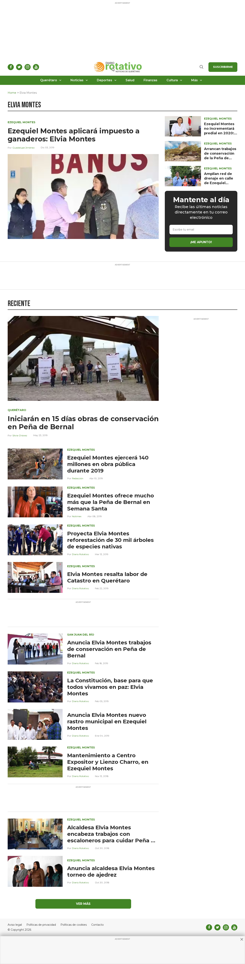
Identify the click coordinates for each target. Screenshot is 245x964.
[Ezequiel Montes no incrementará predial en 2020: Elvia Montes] (183, 126)
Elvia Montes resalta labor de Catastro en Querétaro (107, 577)
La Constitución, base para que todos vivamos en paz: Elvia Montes (110, 687)
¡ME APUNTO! (201, 242)
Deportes (104, 80)
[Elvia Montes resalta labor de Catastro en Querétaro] (35, 577)
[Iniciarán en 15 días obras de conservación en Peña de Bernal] (83, 358)
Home (12, 92)
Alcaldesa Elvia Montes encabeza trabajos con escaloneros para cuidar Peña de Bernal (112, 837)
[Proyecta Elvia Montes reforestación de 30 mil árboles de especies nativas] (35, 539)
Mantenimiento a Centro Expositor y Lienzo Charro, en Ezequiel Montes (107, 762)
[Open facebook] (11, 67)
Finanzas (150, 80)
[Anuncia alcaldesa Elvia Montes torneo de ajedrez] (35, 871)
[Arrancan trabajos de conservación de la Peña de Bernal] (183, 151)
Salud (130, 80)
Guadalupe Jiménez (23, 147)
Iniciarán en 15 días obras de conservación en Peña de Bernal (83, 422)
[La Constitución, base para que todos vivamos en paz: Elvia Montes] (35, 686)
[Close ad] (241, 939)
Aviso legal (15, 924)
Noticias (76, 80)
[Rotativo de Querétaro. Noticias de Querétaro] (118, 67)
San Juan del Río (80, 634)
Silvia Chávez (19, 435)
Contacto (97, 924)
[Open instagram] (27, 67)
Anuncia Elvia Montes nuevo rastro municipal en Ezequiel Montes (106, 721)
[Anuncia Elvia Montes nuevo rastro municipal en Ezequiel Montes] (35, 724)
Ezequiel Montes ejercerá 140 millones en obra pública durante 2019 (108, 464)
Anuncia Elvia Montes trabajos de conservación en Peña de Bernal (109, 649)
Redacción (77, 478)
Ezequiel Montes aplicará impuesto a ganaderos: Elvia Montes (74, 135)
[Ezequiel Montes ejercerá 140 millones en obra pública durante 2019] (35, 464)
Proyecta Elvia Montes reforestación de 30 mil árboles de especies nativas (110, 540)
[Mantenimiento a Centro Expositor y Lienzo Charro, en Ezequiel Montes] (35, 761)
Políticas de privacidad (41, 924)
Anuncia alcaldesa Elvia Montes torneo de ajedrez (111, 871)
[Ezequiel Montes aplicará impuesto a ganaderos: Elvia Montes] (83, 196)
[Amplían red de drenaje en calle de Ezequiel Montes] (183, 176)
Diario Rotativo (80, 554)
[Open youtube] (36, 67)
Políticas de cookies (73, 924)
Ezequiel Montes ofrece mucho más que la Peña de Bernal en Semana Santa (110, 502)
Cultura (172, 80)
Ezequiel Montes (21, 122)
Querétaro (48, 80)
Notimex (76, 516)
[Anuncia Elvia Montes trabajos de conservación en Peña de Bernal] (35, 649)
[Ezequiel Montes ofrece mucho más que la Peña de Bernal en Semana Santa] (35, 502)
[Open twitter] (19, 67)
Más (194, 80)
